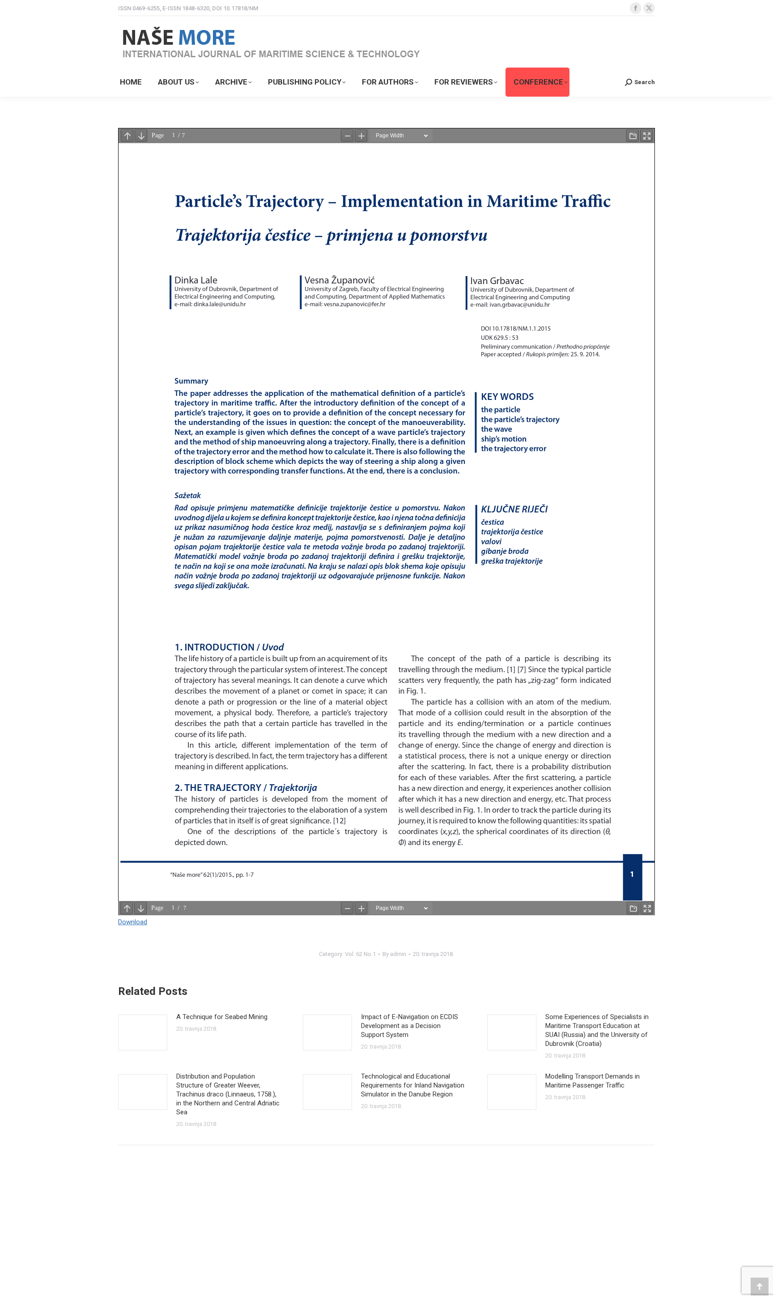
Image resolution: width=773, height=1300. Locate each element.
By (394, 954)
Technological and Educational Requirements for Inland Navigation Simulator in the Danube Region (412, 1085)
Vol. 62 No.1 (360, 954)
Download (132, 922)
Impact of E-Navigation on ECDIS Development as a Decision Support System (409, 1026)
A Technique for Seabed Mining (222, 1017)
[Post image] (142, 1032)
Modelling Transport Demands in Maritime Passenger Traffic (592, 1080)
